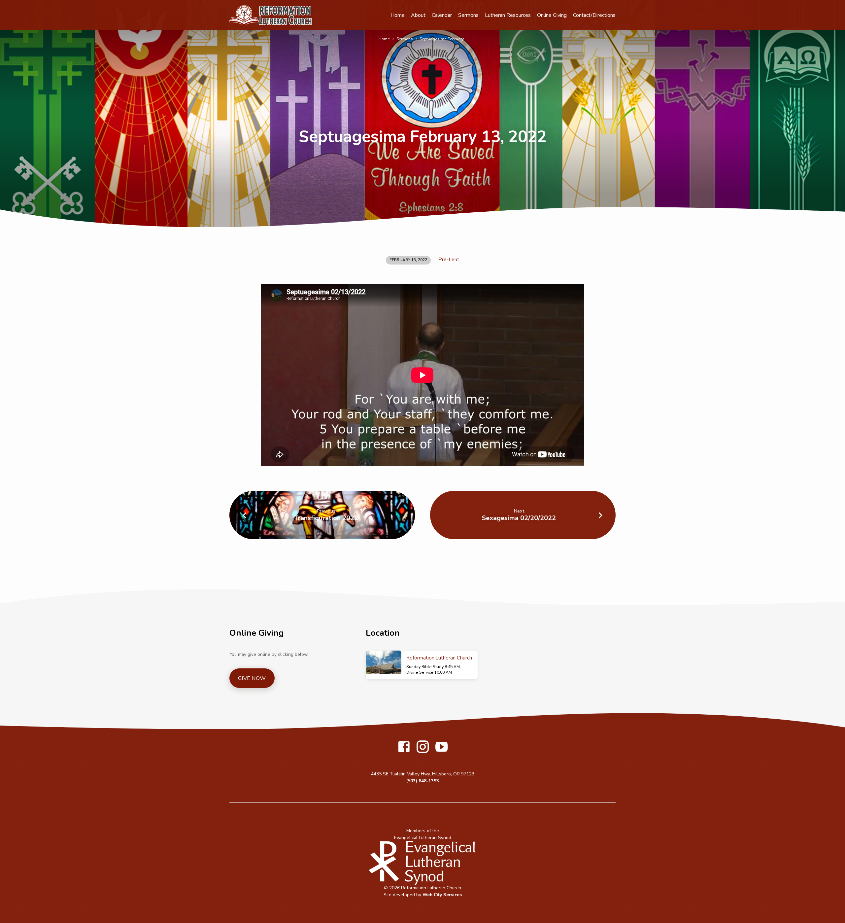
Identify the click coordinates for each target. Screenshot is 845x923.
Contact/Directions (594, 15)
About (418, 15)
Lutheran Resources (508, 15)
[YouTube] (441, 747)
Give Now (252, 678)
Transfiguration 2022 (326, 518)
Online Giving (552, 15)
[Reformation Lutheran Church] (383, 662)
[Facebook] (403, 747)
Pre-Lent (448, 259)
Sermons (468, 15)
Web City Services (442, 895)
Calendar (442, 15)
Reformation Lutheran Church (439, 658)
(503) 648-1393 (422, 781)
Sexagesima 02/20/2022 (519, 518)
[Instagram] (422, 747)
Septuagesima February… (443, 39)
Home (397, 15)
